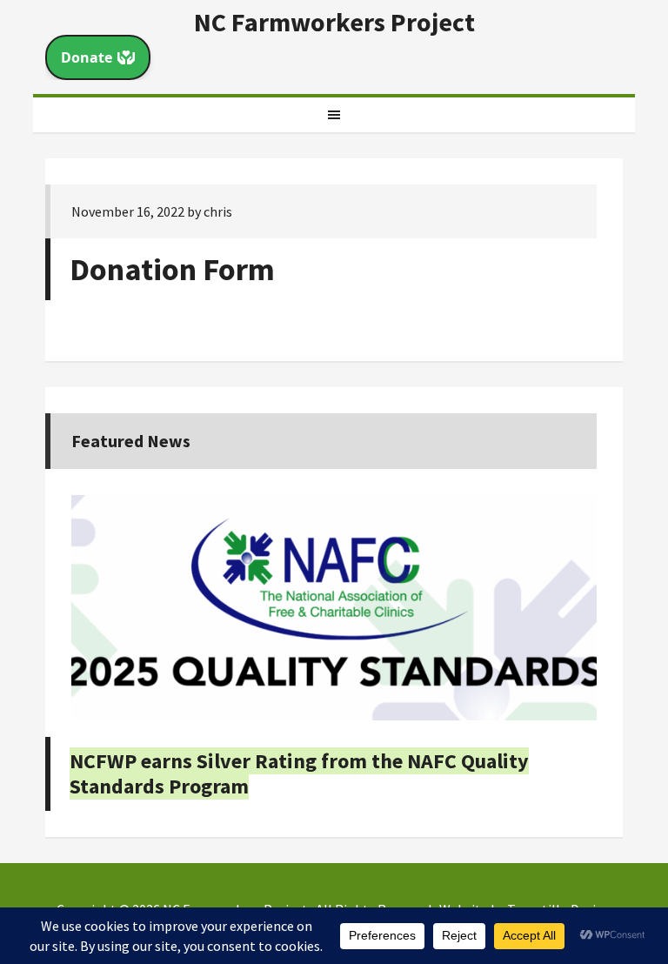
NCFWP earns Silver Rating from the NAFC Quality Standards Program (299, 773)
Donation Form (172, 269)
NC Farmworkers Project (334, 21)
